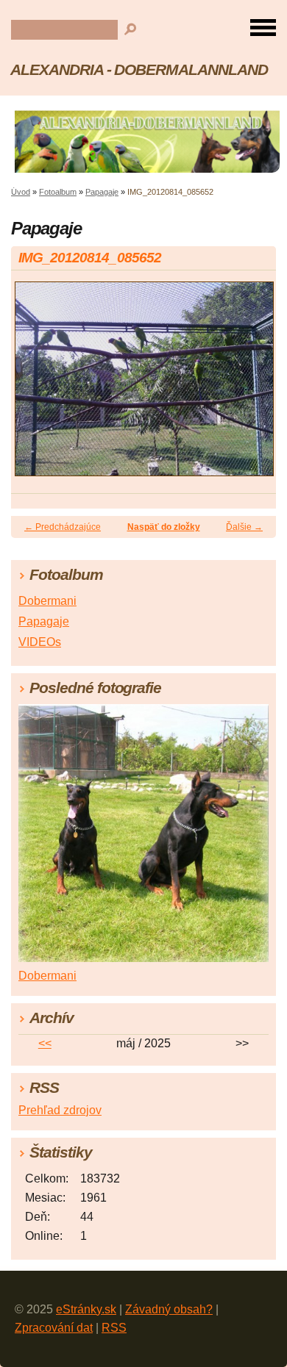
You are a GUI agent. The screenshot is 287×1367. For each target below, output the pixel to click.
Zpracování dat (54, 1327)
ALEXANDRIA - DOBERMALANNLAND (139, 69)
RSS (114, 1327)
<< (45, 1043)
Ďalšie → (244, 527)
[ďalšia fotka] (252, 385)
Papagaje (101, 191)
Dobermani (47, 601)
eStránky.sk (86, 1309)
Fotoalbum (58, 191)
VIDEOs (39, 642)
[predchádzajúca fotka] (35, 385)
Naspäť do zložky (163, 527)
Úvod (20, 191)
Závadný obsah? (169, 1309)
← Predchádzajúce (62, 527)
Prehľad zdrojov (60, 1110)
